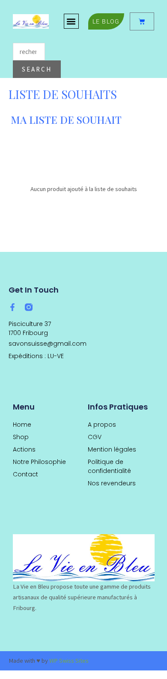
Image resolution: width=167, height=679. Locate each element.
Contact (25, 474)
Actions (24, 449)
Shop (21, 437)
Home (22, 424)
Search (37, 69)
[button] (71, 21)
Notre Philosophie (39, 462)
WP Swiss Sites (69, 660)
